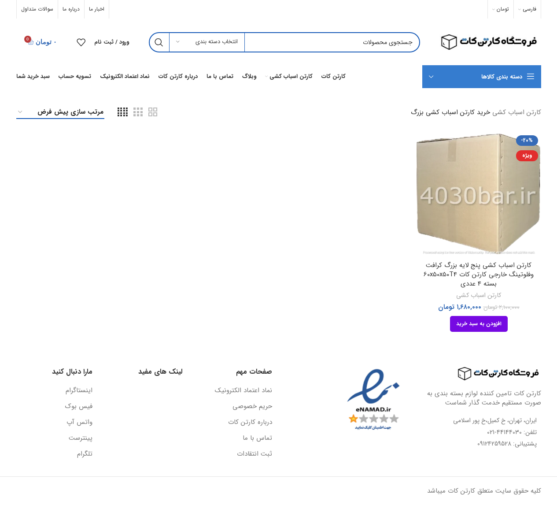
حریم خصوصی (252, 406)
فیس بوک (78, 406)
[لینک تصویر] (492, 373)
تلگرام (84, 454)
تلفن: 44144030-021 (512, 432)
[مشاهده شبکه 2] (152, 112)
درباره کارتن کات (250, 422)
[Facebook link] (164, 9)
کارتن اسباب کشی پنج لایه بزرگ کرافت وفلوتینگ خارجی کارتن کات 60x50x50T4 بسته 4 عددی (479, 274)
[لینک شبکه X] (153, 9)
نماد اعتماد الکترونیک (243, 390)
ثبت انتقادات (254, 454)
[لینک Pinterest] (119, 9)
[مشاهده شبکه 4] (123, 112)
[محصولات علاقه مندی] (81, 42)
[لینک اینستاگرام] (142, 9)
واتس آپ (79, 422)
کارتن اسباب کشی (478, 295)
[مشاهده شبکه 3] (137, 112)
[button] (479, 324)
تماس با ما (257, 438)
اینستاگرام (79, 390)
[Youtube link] (131, 9)
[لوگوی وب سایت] (487, 42)
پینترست (80, 438)
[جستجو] (159, 42)
